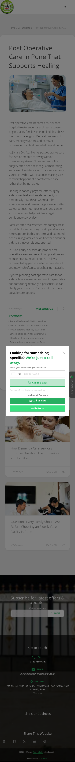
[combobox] (15, 374)
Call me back (39, 382)
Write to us (37, 408)
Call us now (39, 400)
